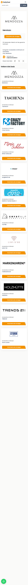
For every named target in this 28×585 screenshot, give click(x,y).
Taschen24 (5, 106)
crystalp (4, 224)
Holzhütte (4, 295)
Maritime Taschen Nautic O (9, 201)
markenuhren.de (6, 271)
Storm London (6, 342)
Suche (24, 5)
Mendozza (8, 53)
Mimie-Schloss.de (6, 153)
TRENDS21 (4, 319)
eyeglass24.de (6, 177)
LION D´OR (4, 248)
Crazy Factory (6, 130)
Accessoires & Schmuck (15, 50)
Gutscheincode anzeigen (13, 36)
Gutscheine (6, 51)
